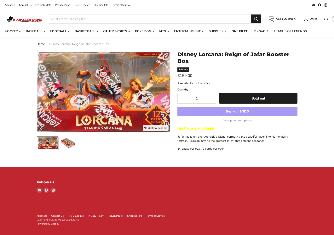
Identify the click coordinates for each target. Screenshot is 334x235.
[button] (311, 19)
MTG (163, 31)
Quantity (182, 89)
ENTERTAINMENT (187, 31)
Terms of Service (121, 5)
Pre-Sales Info (43, 5)
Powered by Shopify (48, 224)
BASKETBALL (85, 31)
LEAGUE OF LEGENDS (290, 31)
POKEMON (143, 31)
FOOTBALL (58, 31)
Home (41, 44)
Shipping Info (101, 5)
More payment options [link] (237, 120)
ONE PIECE (240, 31)
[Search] (256, 18)
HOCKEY (12, 31)
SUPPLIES (216, 31)
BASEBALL (34, 31)
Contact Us (25, 5)
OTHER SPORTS (115, 31)
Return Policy (82, 5)
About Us (10, 5)
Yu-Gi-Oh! (261, 31)
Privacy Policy (63, 5)
